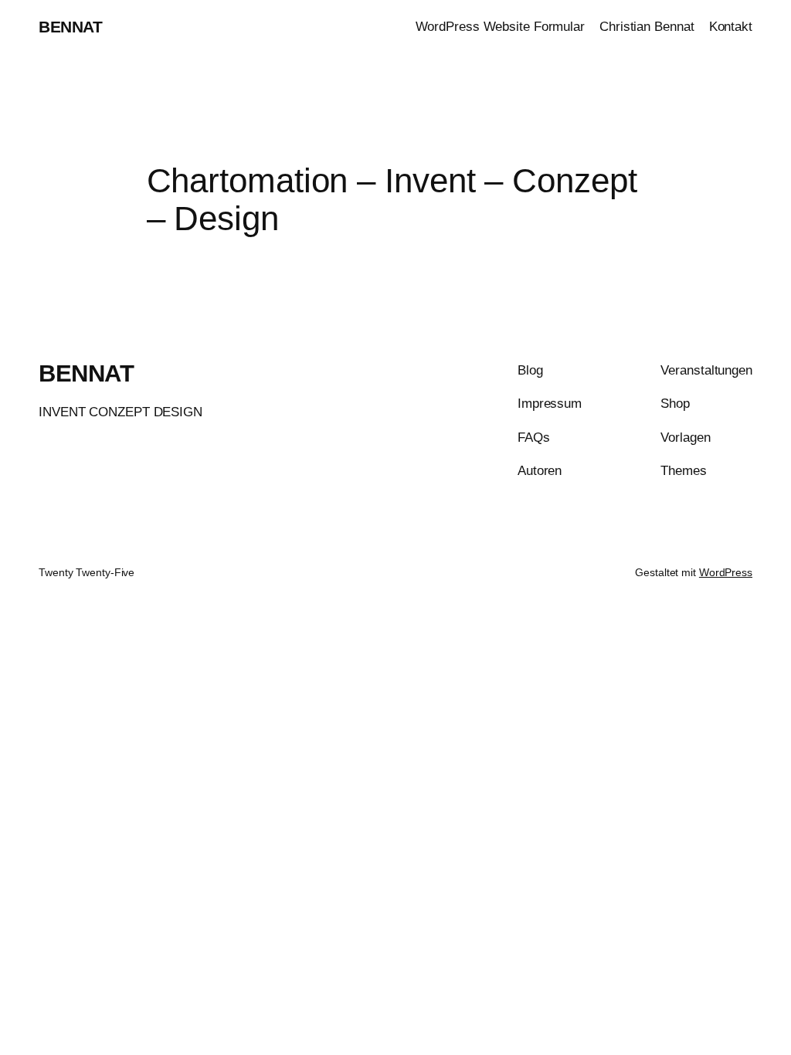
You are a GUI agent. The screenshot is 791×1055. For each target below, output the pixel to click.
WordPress (725, 572)
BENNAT (70, 27)
